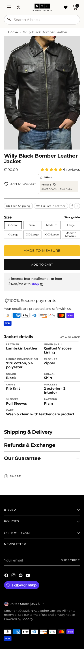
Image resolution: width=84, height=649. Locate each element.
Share (15, 476)
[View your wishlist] (65, 7)
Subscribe (70, 560)
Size (8, 217)
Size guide (72, 217)
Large (71, 225)
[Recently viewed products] (18, 7)
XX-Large (32, 234)
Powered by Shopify (18, 619)
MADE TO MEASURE (42, 250)
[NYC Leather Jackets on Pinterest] (21, 576)
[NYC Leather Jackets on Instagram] (14, 576)
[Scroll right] (77, 206)
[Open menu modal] (8, 7)
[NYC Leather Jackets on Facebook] (6, 576)
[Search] (9, 19)
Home (13, 32)
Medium (51, 225)
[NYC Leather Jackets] (42, 7)
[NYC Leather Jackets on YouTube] (28, 576)
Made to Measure (71, 234)
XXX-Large (52, 234)
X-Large (13, 234)
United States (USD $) (25, 603)
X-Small (13, 225)
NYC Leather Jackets (46, 610)
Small (32, 225)
